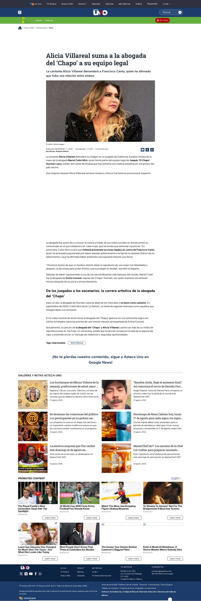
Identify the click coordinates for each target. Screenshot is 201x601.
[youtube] (31, 574)
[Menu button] (30, 12)
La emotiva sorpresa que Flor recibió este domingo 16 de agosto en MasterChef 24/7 (72, 448)
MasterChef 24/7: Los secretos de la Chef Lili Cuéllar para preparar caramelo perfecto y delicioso (158, 448)
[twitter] (21, 574)
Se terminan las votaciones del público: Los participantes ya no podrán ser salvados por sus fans (74, 416)
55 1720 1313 (157, 574)
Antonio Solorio (62, 151)
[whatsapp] (40, 574)
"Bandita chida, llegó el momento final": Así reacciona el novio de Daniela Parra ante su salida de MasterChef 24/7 (157, 384)
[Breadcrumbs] (21, 28)
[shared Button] (152, 150)
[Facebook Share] (142, 150)
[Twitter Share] (147, 150)
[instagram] (26, 574)
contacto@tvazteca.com (162, 571)
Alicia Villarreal (77, 343)
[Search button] (180, 12)
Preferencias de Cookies (128, 585)
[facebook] (36, 574)
